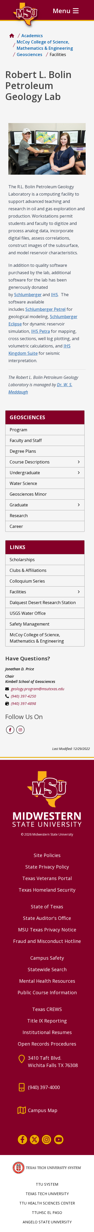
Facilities (18, 592)
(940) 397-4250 (23, 696)
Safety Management (29, 624)
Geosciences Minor (28, 494)
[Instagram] (46, 1139)
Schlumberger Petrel (45, 309)
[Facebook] (22, 1139)
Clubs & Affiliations (28, 570)
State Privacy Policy (47, 867)
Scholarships (22, 559)
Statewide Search (47, 969)
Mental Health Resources (47, 981)
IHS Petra (40, 331)
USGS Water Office (28, 613)
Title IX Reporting (47, 1021)
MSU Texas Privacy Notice (47, 929)
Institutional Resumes (47, 1032)
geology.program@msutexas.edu (37, 688)
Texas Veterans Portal (47, 878)
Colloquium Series (27, 581)
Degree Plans (23, 451)
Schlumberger (28, 294)
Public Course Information (47, 992)
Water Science (23, 483)
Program (18, 430)
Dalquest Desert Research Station (43, 602)
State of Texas (47, 906)
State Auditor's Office (47, 918)
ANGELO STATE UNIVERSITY (47, 1221)
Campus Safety (47, 958)
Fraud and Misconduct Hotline (47, 941)
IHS (54, 294)
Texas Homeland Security (47, 890)
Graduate (19, 505)
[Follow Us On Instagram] (20, 729)
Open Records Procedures (47, 1044)
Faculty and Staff (26, 440)
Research (19, 515)
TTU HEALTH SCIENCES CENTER (47, 1203)
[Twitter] (34, 1139)
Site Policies (47, 855)
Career (16, 526)
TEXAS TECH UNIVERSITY (47, 1193)
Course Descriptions (30, 462)
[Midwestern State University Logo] (47, 798)
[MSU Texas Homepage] (11, 36)
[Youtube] (59, 1139)
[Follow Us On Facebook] (10, 729)
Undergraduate (25, 473)
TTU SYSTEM (47, 1184)
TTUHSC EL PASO (47, 1212)
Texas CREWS (47, 1009)
